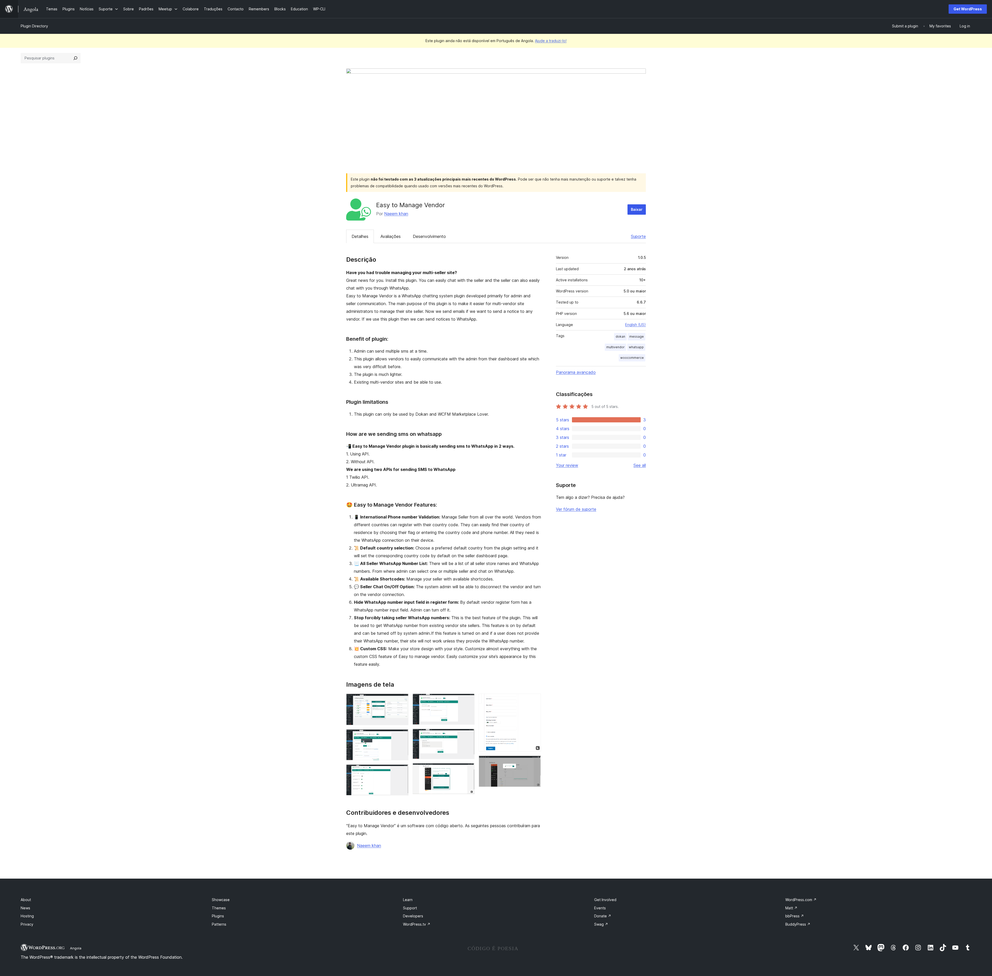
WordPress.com (801, 899)
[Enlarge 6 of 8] (467, 770)
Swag (601, 924)
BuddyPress (797, 924)
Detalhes (360, 236)
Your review (567, 465)
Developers (413, 916)
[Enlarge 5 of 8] (467, 735)
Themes (219, 908)
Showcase (221, 899)
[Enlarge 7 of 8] (534, 700)
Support (410, 908)
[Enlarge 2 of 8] (401, 736)
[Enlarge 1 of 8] (401, 700)
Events (600, 908)
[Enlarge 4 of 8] (467, 700)
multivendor (615, 347)
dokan (620, 336)
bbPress (794, 916)
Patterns (219, 924)
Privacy (27, 924)
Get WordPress (968, 9)
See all (639, 465)
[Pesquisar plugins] (75, 58)
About (26, 899)
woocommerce (632, 358)
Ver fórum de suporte (576, 509)
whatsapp (636, 347)
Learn (408, 899)
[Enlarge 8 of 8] (534, 762)
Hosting (27, 916)
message (636, 336)
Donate (602, 916)
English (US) (635, 324)
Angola (75, 948)
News (25, 908)
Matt (791, 908)
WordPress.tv (416, 924)
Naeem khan (396, 213)
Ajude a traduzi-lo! (551, 40)
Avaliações (391, 236)
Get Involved (605, 899)
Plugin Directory (34, 26)
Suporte (638, 236)
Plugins (218, 916)
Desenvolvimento (429, 236)
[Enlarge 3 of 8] (401, 771)
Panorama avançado (576, 372)
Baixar (636, 209)
